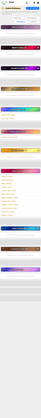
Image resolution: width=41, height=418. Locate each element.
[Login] (34, 3)
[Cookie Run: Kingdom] (9, 3)
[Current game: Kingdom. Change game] (28, 3)
